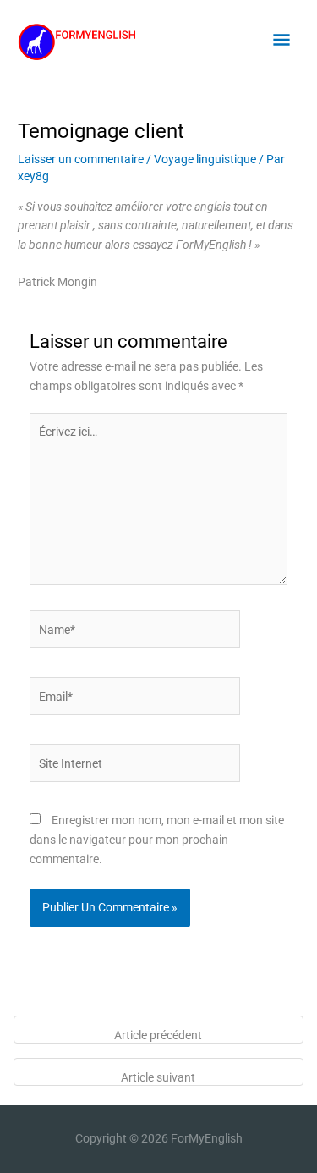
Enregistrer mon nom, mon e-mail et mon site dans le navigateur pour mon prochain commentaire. (157, 839)
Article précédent (158, 1035)
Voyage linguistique (205, 159)
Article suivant (158, 1077)
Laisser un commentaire (81, 159)
